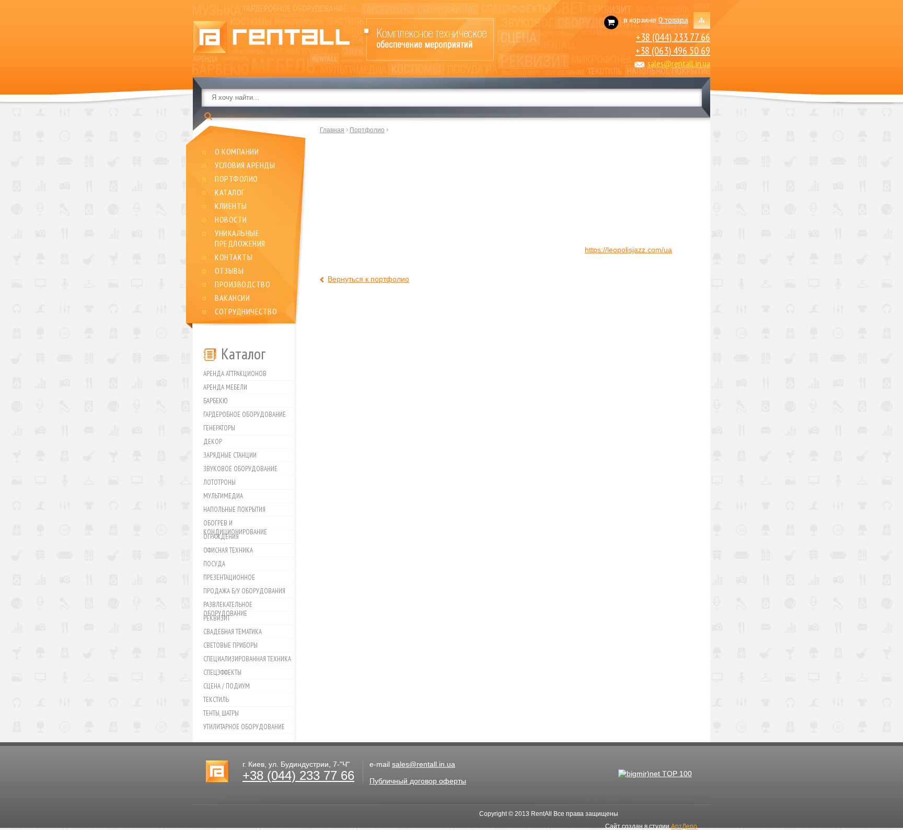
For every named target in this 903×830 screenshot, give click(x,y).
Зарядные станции (230, 455)
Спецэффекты (222, 672)
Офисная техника (228, 550)
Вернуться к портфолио (368, 279)
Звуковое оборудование (240, 468)
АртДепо (684, 826)
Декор (212, 441)
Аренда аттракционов (235, 373)
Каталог (230, 192)
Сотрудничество (246, 311)
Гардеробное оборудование (244, 414)
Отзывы (229, 270)
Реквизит (216, 618)
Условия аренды (245, 165)
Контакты (233, 257)
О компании (237, 151)
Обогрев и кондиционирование (235, 524)
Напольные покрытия (234, 509)
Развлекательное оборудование (227, 606)
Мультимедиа (223, 496)
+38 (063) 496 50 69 (672, 50)
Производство (242, 284)
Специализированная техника (247, 658)
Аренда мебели (225, 387)
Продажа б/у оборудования (244, 591)
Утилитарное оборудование (244, 726)
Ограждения (221, 536)
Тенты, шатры (221, 713)
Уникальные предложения (240, 238)
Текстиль (216, 699)
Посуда (214, 563)
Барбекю (215, 400)
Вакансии (232, 298)
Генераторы (219, 428)
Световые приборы (230, 645)
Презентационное (229, 577)
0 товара (673, 20)
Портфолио (236, 178)
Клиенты (231, 206)
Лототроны (219, 482)
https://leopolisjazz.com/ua (628, 250)
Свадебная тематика (232, 631)
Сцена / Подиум (226, 686)
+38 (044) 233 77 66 (673, 37)
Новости (231, 219)
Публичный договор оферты (417, 781)
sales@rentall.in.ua (678, 63)
